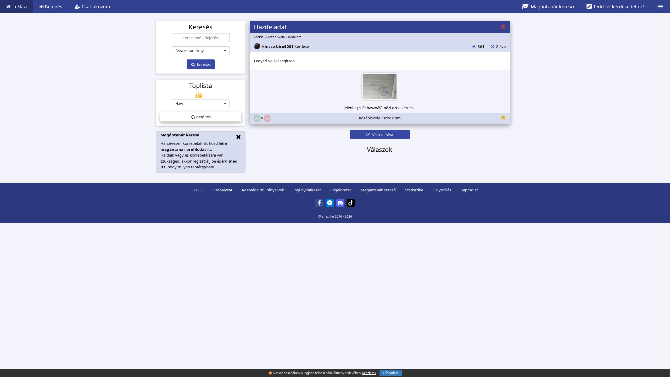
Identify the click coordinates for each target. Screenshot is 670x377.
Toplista (200, 85)
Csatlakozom (95, 6)
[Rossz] (267, 118)
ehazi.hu (328, 216)
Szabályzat (222, 189)
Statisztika (414, 189)
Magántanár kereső (551, 6)
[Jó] (257, 118)
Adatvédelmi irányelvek (263, 189)
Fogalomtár (340, 189)
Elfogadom (391, 373)
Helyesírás (442, 189)
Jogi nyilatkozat (307, 189)
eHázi (21, 6)
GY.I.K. (198, 189)
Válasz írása (381, 134)
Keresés (203, 64)
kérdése (285, 46)
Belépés (52, 6)
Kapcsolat (469, 189)
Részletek (369, 373)
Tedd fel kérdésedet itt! (618, 6)
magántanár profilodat (183, 149)
